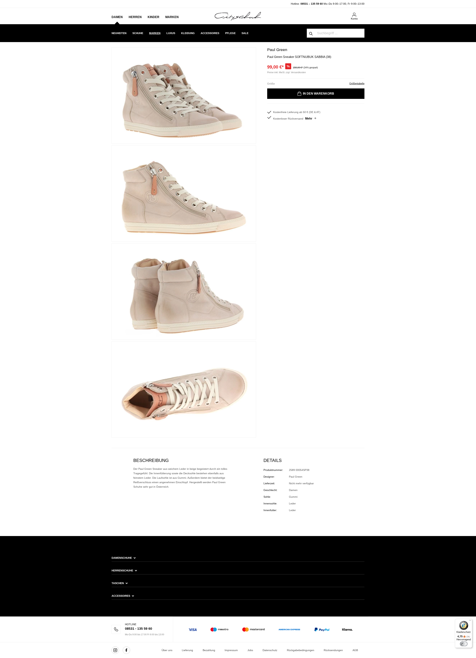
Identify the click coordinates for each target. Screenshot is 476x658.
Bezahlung (209, 650)
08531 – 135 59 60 (311, 3)
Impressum (231, 650)
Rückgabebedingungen (300, 650)
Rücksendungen (333, 650)
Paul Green (277, 49)
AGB (355, 650)
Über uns (167, 650)
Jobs (250, 650)
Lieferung (187, 650)
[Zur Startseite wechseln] (238, 16)
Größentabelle (356, 83)
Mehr (308, 118)
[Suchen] (311, 33)
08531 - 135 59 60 (138, 628)
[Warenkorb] (362, 13)
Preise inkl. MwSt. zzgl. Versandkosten (286, 72)
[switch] (463, 644)
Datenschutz (270, 650)
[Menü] (470, 621)
